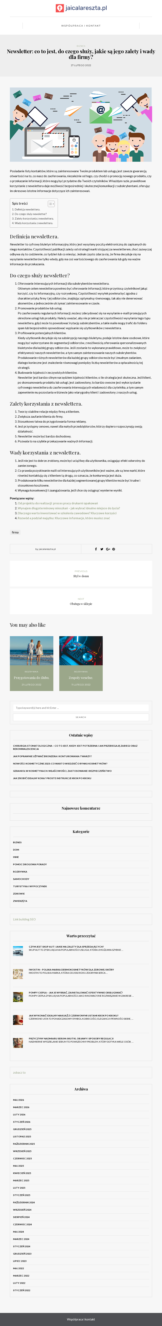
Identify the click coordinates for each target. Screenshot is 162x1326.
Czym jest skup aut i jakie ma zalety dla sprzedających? (66, 946)
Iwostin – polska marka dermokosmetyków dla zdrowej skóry (71, 969)
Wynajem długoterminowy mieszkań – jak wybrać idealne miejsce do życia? (69, 508)
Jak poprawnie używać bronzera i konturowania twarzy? (52, 756)
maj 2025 (18, 1165)
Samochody (21, 878)
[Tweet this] (101, 549)
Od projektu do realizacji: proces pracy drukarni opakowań (58, 503)
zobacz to (19, 1072)
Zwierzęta (20, 900)
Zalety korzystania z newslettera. (34, 218)
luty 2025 (19, 1187)
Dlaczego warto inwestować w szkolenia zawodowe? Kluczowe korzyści (67, 513)
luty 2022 (19, 1282)
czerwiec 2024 (22, 1224)
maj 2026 (18, 1099)
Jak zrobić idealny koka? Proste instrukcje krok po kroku (52, 778)
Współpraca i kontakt (81, 25)
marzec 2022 (21, 1275)
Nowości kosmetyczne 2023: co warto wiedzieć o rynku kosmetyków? (60, 763)
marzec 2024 (21, 1239)
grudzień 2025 (22, 1129)
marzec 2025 (21, 1180)
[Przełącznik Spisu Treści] (49, 204)
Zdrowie (19, 893)
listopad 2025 (22, 1136)
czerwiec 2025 (22, 1158)
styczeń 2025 (21, 1195)
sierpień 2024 (21, 1217)
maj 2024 (18, 1231)
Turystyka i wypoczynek (30, 886)
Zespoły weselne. (81, 678)
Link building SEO (24, 919)
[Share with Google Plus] (107, 549)
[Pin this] (113, 549)
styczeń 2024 (21, 1246)
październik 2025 (24, 1143)
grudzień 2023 (22, 1253)
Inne (16, 856)
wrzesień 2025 (22, 1151)
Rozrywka (31, 671)
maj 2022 (18, 1268)
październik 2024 (24, 1202)
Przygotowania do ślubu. (31, 678)
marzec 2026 (21, 1107)
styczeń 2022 (21, 1290)
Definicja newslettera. (27, 209)
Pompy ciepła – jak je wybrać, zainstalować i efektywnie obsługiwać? (76, 992)
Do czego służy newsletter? (31, 214)
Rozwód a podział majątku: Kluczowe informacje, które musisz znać (64, 518)
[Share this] (95, 549)
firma (15, 532)
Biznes (81, 46)
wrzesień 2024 (22, 1209)
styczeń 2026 (21, 1121)
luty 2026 (19, 1114)
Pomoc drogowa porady (30, 864)
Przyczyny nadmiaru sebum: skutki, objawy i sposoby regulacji (71, 1038)
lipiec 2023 (19, 1260)
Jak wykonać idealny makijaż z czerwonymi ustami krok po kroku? (74, 1015)
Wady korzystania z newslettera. (34, 223)
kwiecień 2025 (22, 1173)
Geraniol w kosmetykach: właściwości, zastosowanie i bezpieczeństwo (62, 770)
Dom (16, 849)
